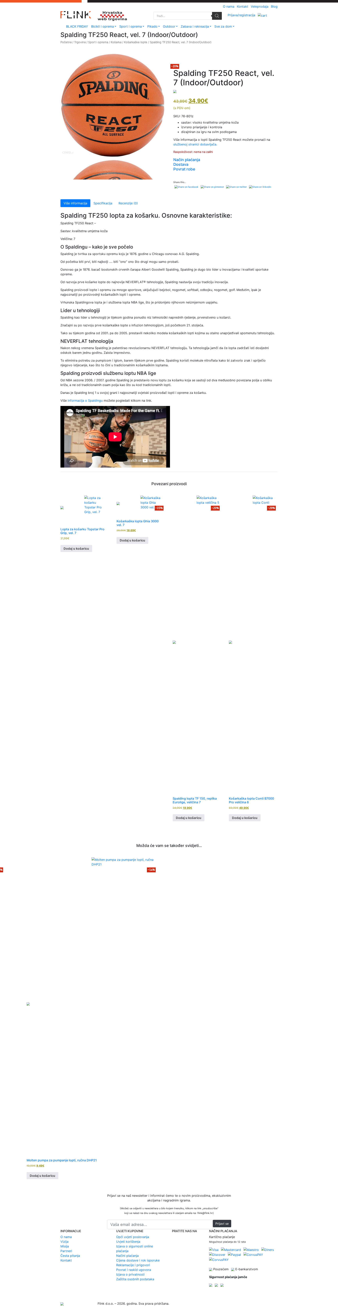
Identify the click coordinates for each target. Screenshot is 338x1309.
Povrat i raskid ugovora (133, 1270)
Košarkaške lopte (135, 42)
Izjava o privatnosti (130, 1274)
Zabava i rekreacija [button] (197, 26)
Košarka (116, 42)
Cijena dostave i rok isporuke (138, 1260)
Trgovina (80, 42)
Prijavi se (222, 1224)
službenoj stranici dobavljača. (195, 144)
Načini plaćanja (127, 1256)
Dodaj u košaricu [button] (76, 548)
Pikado (152, 26)
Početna (66, 42)
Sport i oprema (130, 26)
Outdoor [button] (171, 26)
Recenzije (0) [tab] (128, 203)
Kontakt (242, 6)
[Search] (217, 16)
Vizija (64, 1241)
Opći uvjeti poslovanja (132, 1237)
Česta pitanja (70, 1256)
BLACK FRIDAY (77, 26)
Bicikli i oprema (102, 26)
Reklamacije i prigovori (133, 1265)
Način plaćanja (186, 159)
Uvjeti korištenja (128, 1241)
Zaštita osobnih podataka (135, 1279)
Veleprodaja (259, 6)
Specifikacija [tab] (102, 203)
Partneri (66, 1251)
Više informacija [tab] (75, 203)
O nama (228, 6)
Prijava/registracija (241, 15)
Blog (274, 6)
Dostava (180, 164)
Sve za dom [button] (225, 26)
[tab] (225, 159)
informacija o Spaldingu (85, 400)
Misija (64, 1246)
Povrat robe (184, 169)
